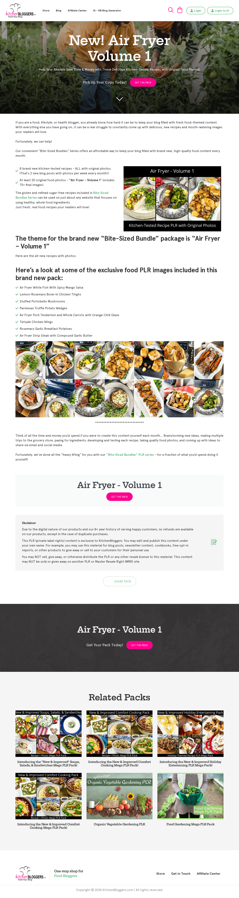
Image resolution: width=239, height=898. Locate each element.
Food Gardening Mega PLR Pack (190, 824)
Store (46, 10)
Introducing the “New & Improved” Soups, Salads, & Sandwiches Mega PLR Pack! (48, 763)
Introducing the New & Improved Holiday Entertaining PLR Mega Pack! (190, 763)
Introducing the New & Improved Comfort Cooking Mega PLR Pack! (119, 763)
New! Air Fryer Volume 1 (119, 48)
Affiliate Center (77, 10)
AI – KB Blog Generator (107, 10)
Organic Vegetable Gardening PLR (119, 824)
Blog (58, 10)
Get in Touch (180, 874)
